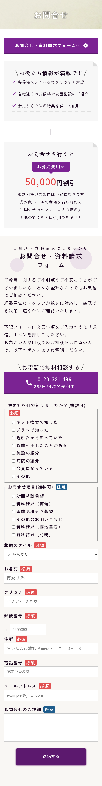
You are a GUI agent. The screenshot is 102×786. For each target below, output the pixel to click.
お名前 (11, 569)
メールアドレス (21, 686)
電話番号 (14, 662)
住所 (9, 639)
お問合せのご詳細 (23, 709)
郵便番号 (14, 615)
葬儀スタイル (18, 545)
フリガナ (14, 592)
